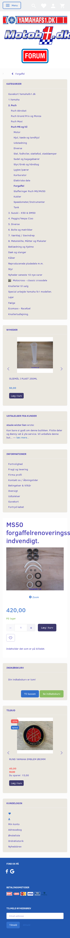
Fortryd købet (16, 507)
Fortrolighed (15, 464)
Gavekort (13, 501)
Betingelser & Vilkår (19, 485)
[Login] (53, 5)
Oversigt (13, 490)
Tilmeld (13, 925)
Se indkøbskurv (51, 693)
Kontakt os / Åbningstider (23, 480)
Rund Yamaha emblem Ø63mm (27, 759)
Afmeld (26, 925)
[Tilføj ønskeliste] (10, 638)
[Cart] (62, 5)
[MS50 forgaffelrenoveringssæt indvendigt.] (35, 568)
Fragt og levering (18, 469)
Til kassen (30, 693)
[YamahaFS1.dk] (35, 19)
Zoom (35, 597)
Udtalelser (14, 496)
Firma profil (15, 474)
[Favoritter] (43, 5)
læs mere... (22, 437)
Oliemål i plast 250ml (23, 378)
